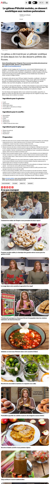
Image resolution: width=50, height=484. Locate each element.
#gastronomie (6, 183)
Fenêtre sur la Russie (25, 15)
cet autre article (9, 178)
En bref (21, 19)
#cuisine (15, 183)
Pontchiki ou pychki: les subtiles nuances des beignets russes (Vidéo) (22, 415)
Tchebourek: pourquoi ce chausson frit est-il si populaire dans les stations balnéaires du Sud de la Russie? (24, 319)
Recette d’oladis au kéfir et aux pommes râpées (15, 447)
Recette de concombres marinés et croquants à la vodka (18, 383)
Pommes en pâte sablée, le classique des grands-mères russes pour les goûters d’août (23, 253)
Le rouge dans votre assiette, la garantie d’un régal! (17, 286)
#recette (22, 183)
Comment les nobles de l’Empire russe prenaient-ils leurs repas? (21, 220)
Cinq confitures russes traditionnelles (12, 479)
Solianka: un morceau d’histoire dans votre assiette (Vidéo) (19, 351)
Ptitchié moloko (23, 69)
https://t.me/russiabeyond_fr (12, 66)
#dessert (30, 183)
